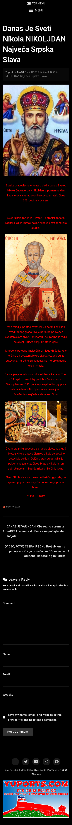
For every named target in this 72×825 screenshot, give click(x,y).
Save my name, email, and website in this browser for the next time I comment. (34, 717)
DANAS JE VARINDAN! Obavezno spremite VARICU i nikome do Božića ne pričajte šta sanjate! (35, 531)
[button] (36, 10)
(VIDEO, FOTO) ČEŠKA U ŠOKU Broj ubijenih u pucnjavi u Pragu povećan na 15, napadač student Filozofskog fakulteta (35, 551)
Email (7, 674)
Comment (10, 603)
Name (8, 654)
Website (8, 694)
